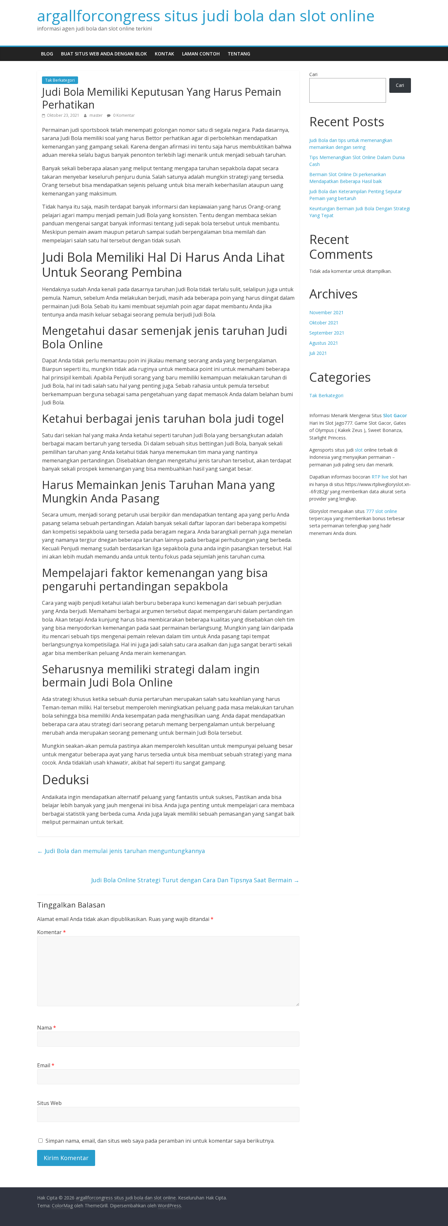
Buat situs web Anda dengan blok (104, 54)
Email (45, 1065)
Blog (47, 54)
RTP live (380, 477)
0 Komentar (123, 115)
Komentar (51, 932)
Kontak (164, 54)
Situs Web (49, 1103)
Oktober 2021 (323, 322)
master (97, 115)
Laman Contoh (201, 54)
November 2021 (326, 312)
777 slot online (381, 511)
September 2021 (326, 333)
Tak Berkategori (60, 80)
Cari (313, 74)
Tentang (239, 54)
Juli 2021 (318, 353)
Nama (46, 1027)
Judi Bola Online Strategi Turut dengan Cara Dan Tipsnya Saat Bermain (195, 880)
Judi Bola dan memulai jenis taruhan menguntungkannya (121, 851)
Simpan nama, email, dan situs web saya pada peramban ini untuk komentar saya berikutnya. (160, 1140)
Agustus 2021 (323, 343)
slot (359, 450)
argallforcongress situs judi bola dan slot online (206, 15)
